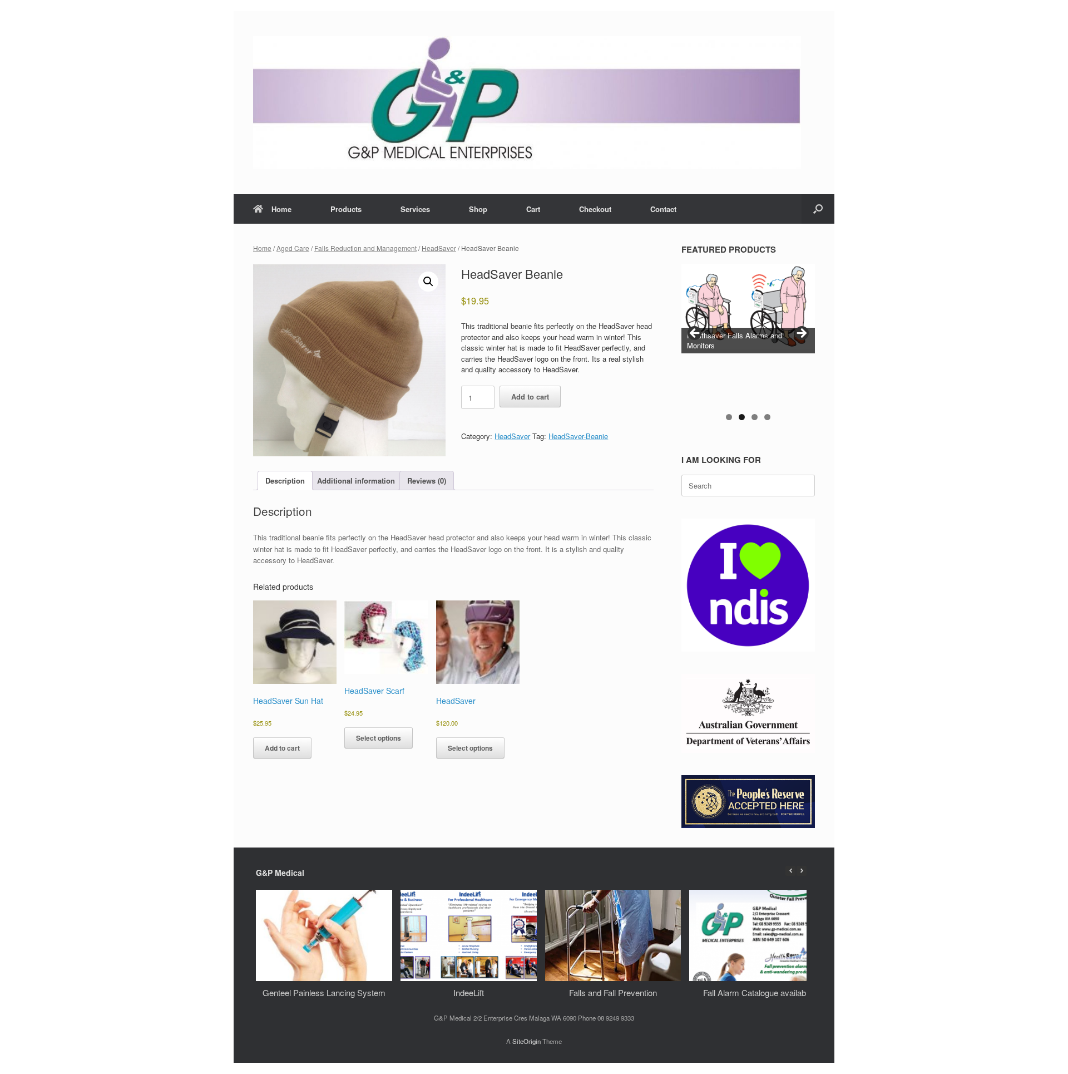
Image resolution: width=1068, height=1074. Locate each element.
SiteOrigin (526, 1041)
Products (346, 209)
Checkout (595, 209)
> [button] (801, 334)
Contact (663, 209)
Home (281, 209)
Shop (478, 209)
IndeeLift (468, 992)
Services (415, 209)
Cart (533, 209)
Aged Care (292, 248)
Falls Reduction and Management (365, 248)
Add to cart (530, 396)
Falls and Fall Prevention (613, 992)
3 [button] (754, 417)
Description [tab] (285, 480)
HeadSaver (439, 248)
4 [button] (767, 417)
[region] (748, 347)
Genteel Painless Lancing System (324, 992)
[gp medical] (527, 102)
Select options (378, 738)
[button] (818, 209)
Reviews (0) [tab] (426, 480)
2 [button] (742, 417)
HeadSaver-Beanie (578, 436)
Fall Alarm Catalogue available (757, 992)
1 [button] (729, 417)
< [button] (695, 334)
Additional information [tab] (356, 480)
